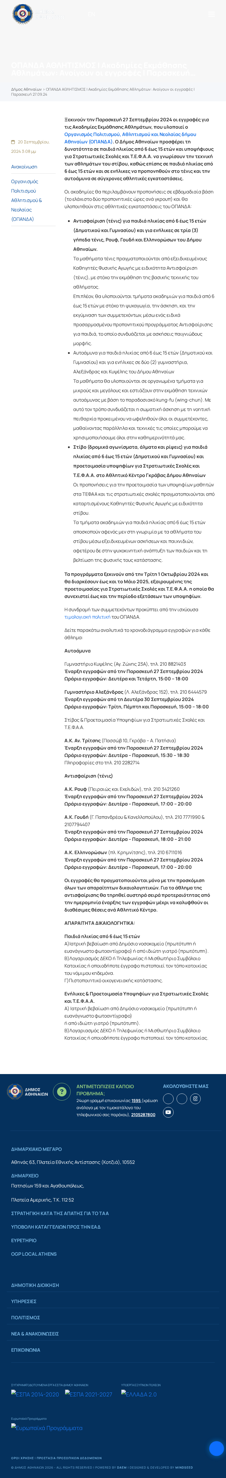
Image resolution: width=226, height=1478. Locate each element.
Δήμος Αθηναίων (26, 89)
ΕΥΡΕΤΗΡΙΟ (23, 1240)
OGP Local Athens (34, 1254)
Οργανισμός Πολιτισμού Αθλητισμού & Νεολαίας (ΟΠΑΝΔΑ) (26, 200)
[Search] (101, 14)
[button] (211, 13)
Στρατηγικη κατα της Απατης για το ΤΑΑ (60, 1213)
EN (91, 14)
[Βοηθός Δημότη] (217, 1448)
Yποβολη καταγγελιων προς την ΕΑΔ (56, 1227)
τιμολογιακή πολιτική (87, 617)
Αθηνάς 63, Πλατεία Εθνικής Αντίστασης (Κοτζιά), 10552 (73, 1162)
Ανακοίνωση (24, 166)
